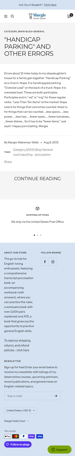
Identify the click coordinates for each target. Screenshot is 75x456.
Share (8, 161)
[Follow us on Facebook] (45, 262)
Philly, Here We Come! (25, 188)
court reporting (23, 154)
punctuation (43, 154)
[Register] (55, 396)
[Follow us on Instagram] (53, 262)
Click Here (50, 4)
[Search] (12, 16)
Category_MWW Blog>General (24, 31)
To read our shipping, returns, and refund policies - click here (17, 345)
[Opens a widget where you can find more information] (59, 449)
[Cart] (69, 16)
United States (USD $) (18, 410)
